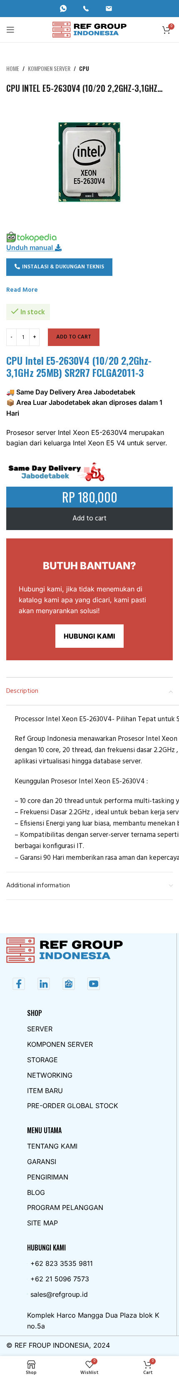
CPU (84, 68)
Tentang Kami (52, 1146)
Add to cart (73, 337)
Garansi (41, 1161)
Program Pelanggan (65, 1207)
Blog (36, 1192)
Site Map (42, 1223)
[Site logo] (89, 29)
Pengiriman (47, 1177)
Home (12, 68)
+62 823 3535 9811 (61, 1263)
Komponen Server (49, 68)
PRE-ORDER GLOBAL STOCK (72, 1105)
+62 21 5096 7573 (59, 1279)
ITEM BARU (45, 1090)
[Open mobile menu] (10, 29)
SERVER (39, 1029)
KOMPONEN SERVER (60, 1044)
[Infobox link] (67, 8)
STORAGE (42, 1060)
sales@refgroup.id (59, 1294)
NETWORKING (49, 1075)
